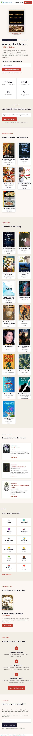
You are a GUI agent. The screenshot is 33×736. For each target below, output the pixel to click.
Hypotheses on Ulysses (16, 33)
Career (8, 253)
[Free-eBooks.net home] (7, 2)
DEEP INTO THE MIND (24, 297)
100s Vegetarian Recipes (9, 208)
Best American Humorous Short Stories (20, 486)
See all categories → (7, 574)
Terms (5, 735)
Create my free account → (11, 69)
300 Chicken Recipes (9, 183)
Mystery (24, 162)
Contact (23, 735)
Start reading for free (16, 688)
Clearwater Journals (24, 159)
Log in (21, 2)
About (1, 735)
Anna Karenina (15, 448)
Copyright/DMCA (16, 735)
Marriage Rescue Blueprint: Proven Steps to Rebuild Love (24, 395)
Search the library (9, 119)
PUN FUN (9, 370)
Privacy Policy (21, 728)
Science (8, 164)
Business (8, 326)
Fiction (24, 252)
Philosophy (24, 188)
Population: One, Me (24, 370)
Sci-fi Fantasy (8, 349)
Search (17, 2)
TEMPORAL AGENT (8, 346)
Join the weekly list (9, 725)
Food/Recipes (8, 187)
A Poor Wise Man (6, 615)
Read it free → (7, 625)
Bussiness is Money (9, 393)
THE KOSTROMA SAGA (24, 248)
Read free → (14, 457)
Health (9, 422)
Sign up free (28, 2)
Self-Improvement (8, 277)
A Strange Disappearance (18, 467)
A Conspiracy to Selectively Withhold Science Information (8, 161)
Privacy (9, 735)
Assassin (24, 321)
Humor (8, 374)
